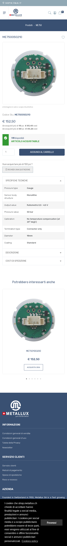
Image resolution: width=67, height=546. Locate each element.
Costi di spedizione (16, 261)
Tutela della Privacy (11, 443)
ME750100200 (33, 351)
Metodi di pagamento (12, 470)
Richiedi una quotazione (18, 169)
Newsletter (7, 447)
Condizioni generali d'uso (14, 438)
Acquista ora (33, 367)
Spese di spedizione (12, 475)
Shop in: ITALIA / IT (12, 3)
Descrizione (12, 252)
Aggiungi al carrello (42, 152)
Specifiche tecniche (17, 180)
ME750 (39, 25)
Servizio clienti (9, 465)
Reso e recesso (9, 479)
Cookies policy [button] (30, 541)
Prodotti (29, 25)
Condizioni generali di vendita (16, 433)
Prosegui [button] (51, 522)
